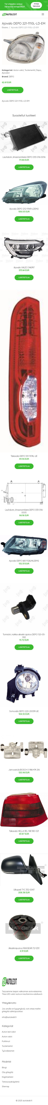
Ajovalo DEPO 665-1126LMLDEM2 (24, 560)
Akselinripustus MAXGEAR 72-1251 (24, 948)
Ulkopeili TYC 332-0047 (24, 889)
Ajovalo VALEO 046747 (24, 267)
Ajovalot (5, 73)
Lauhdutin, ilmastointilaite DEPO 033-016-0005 (24, 511)
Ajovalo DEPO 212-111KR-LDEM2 (24, 209)
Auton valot (18, 70)
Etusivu (5, 27)
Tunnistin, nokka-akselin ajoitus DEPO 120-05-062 (24, 635)
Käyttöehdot (7, 1077)
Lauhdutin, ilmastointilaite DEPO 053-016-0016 (24, 157)
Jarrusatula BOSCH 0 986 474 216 (24, 769)
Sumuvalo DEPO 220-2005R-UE (24, 711)
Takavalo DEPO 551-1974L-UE (24, 456)
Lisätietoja (12, 90)
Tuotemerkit (30, 70)
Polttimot (6, 1041)
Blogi (4, 1067)
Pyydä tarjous (36, 5)
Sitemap (5, 1086)
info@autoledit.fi (9, 1017)
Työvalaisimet (8, 1051)
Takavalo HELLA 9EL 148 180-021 (24, 831)
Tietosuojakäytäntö (10, 1081)
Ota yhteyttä (7, 1072)
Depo (38, 70)
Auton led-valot (9, 1032)
